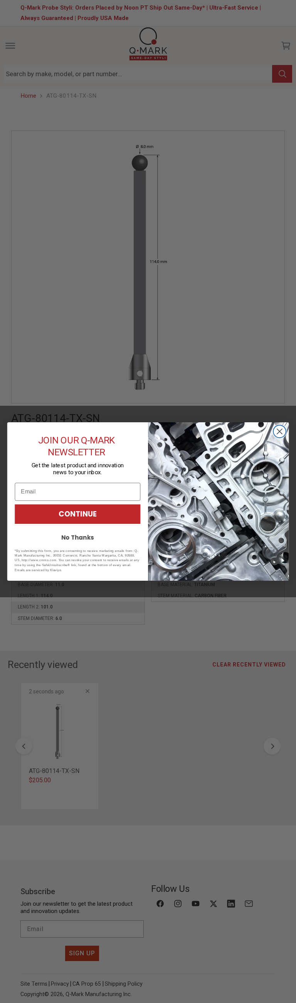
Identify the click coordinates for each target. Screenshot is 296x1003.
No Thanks (77, 537)
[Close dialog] (279, 431)
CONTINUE (77, 514)
